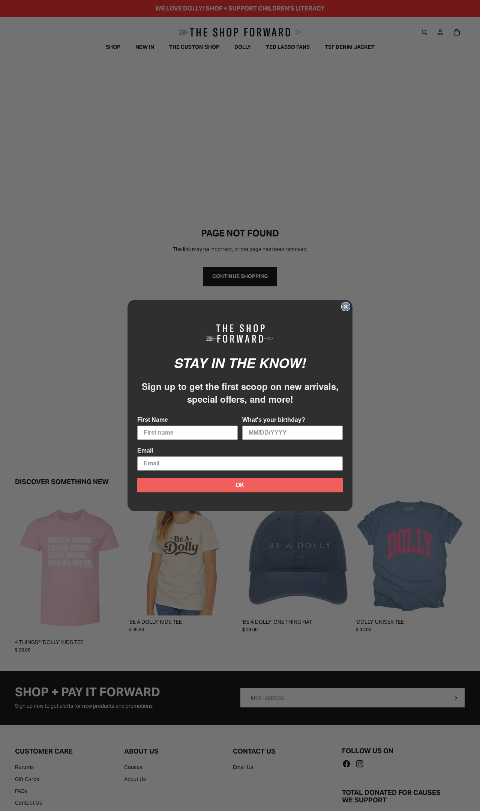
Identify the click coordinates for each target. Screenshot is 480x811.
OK (240, 485)
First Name (152, 420)
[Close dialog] (346, 306)
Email (145, 450)
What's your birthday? (273, 420)
